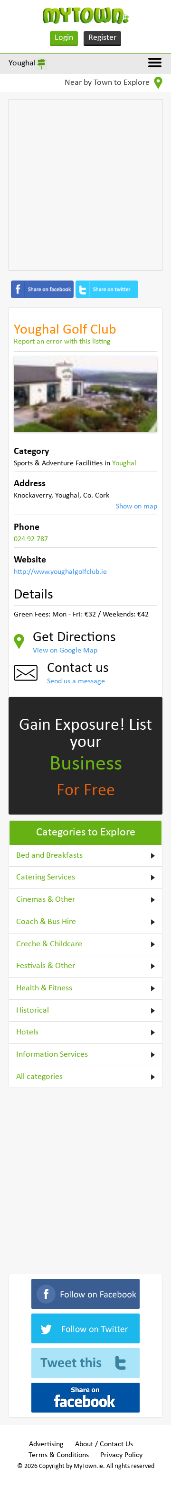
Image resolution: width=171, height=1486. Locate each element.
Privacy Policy (121, 1455)
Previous (28, 394)
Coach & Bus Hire (46, 921)
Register (102, 37)
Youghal (22, 63)
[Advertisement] (85, 185)
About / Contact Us (104, 1444)
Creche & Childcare (49, 944)
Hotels (27, 1032)
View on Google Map (65, 650)
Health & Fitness (44, 988)
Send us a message (76, 681)
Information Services (52, 1054)
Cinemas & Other (45, 899)
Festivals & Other (45, 965)
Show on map (136, 506)
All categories (39, 1076)
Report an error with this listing (62, 341)
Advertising (46, 1444)
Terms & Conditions (58, 1455)
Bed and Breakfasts (49, 855)
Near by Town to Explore (108, 82)
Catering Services (45, 877)
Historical (32, 1010)
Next (142, 394)
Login (64, 37)
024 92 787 (31, 539)
